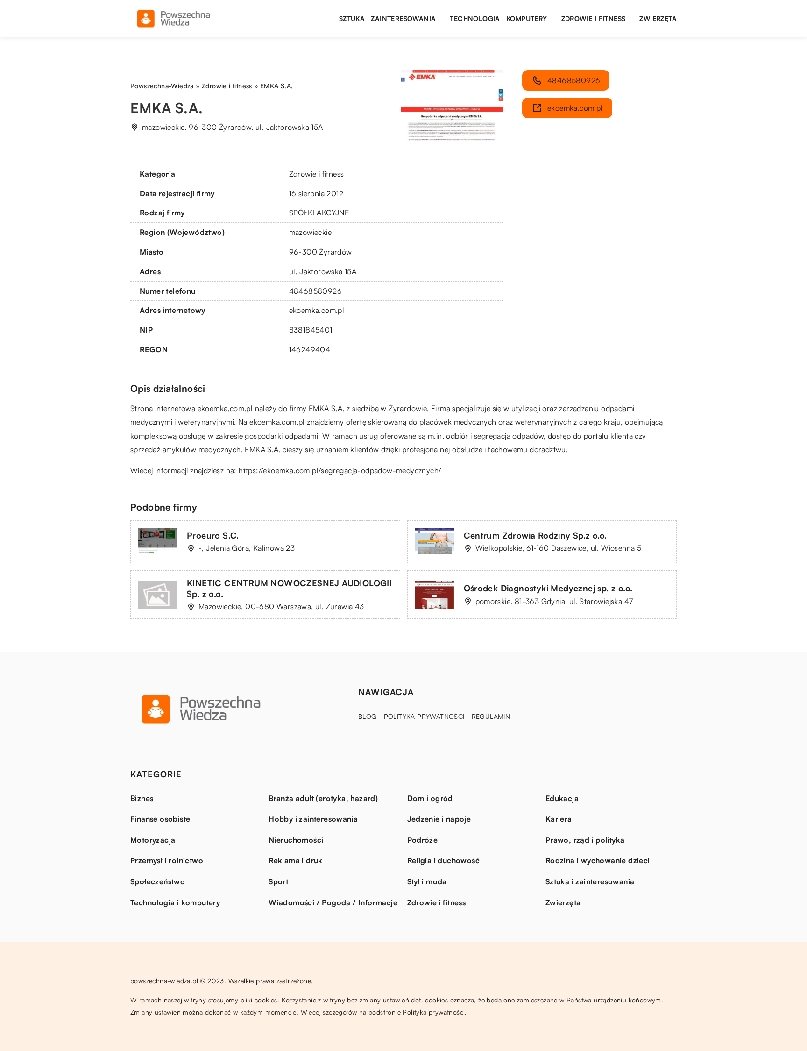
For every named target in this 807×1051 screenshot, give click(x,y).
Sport (278, 881)
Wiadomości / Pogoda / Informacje (333, 902)
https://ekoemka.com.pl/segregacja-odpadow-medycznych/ (340, 470)
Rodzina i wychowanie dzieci (597, 860)
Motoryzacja (152, 840)
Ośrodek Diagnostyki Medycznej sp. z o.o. (548, 588)
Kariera (558, 819)
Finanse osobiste (160, 819)
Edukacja (562, 798)
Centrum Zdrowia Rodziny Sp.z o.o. (535, 535)
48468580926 (315, 291)
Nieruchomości (296, 840)
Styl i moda (427, 881)
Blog (367, 716)
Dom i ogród (430, 798)
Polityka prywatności (424, 716)
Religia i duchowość (443, 860)
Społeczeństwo (157, 881)
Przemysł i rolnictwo (166, 860)
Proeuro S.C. (213, 535)
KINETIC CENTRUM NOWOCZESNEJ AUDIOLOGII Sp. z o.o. (289, 588)
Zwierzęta (658, 18)
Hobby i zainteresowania (313, 819)
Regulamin (491, 716)
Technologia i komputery (498, 18)
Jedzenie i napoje (439, 819)
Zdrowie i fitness (593, 18)
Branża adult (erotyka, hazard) (323, 798)
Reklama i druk (296, 860)
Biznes (141, 798)
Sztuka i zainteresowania (387, 18)
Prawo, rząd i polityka (585, 840)
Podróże (422, 840)
